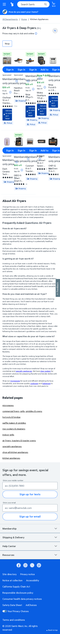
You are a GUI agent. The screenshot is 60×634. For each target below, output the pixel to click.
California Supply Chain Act (16, 586)
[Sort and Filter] (55, 30)
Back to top (53, 630)
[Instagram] (25, 565)
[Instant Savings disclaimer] (10, 92)
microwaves (8, 405)
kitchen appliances (11, 458)
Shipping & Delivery (13, 537)
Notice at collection (12, 580)
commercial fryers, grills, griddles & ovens (22, 411)
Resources (8, 555)
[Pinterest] (39, 565)
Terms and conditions (13, 620)
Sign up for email (30, 516)
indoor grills (8, 434)
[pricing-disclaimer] (36, 33)
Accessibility (32, 580)
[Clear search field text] (41, 4)
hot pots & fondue (11, 417)
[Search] (45, 4)
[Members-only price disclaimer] (39, 78)
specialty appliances (12, 446)
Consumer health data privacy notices (22, 599)
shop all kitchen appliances (15, 452)
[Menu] (4, 4)
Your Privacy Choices (18, 611)
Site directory (9, 574)
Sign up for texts (30, 494)
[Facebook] (18, 565)
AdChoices (31, 605)
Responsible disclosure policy (17, 592)
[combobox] (33, 4)
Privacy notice (27, 574)
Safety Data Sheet (12, 605)
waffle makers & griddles (14, 422)
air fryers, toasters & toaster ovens (19, 440)
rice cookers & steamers (13, 428)
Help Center (9, 546)
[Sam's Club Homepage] (12, 4)
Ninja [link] (7, 43)
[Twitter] (32, 565)
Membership (9, 528)
